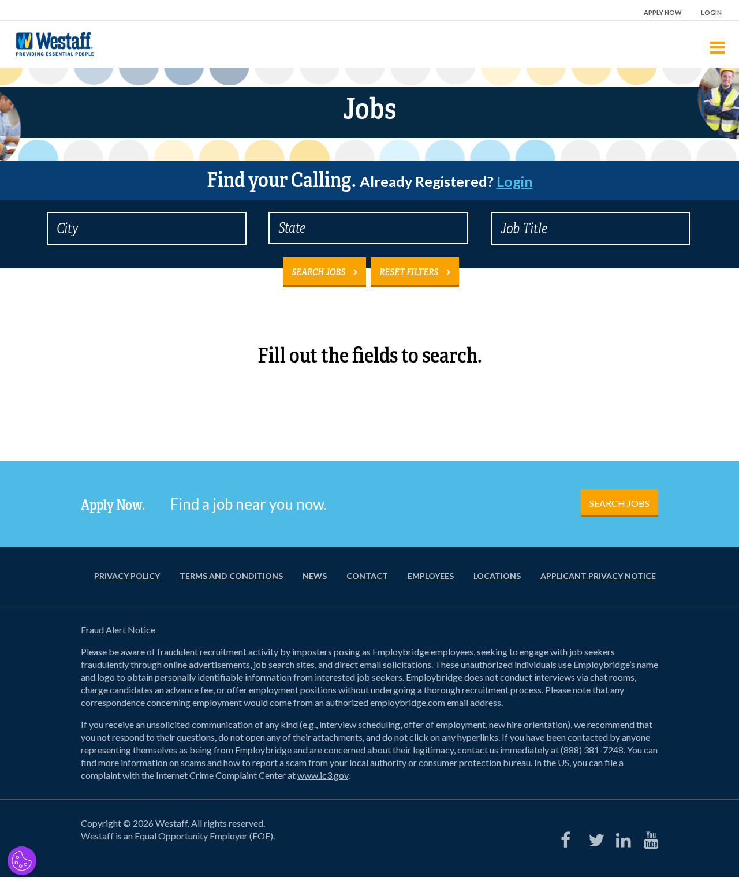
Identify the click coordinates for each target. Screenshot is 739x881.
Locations (497, 576)
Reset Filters (408, 272)
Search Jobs (318, 272)
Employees (431, 576)
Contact (367, 576)
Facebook (565, 837)
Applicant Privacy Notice (598, 576)
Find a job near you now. (248, 504)
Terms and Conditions (231, 576)
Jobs (369, 109)
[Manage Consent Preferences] (22, 860)
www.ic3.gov (322, 775)
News (315, 576)
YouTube (649, 837)
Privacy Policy (127, 576)
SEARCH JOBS (619, 503)
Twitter (593, 837)
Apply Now (663, 12)
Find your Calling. (370, 180)
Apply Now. (113, 505)
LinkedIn (621, 837)
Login (711, 12)
